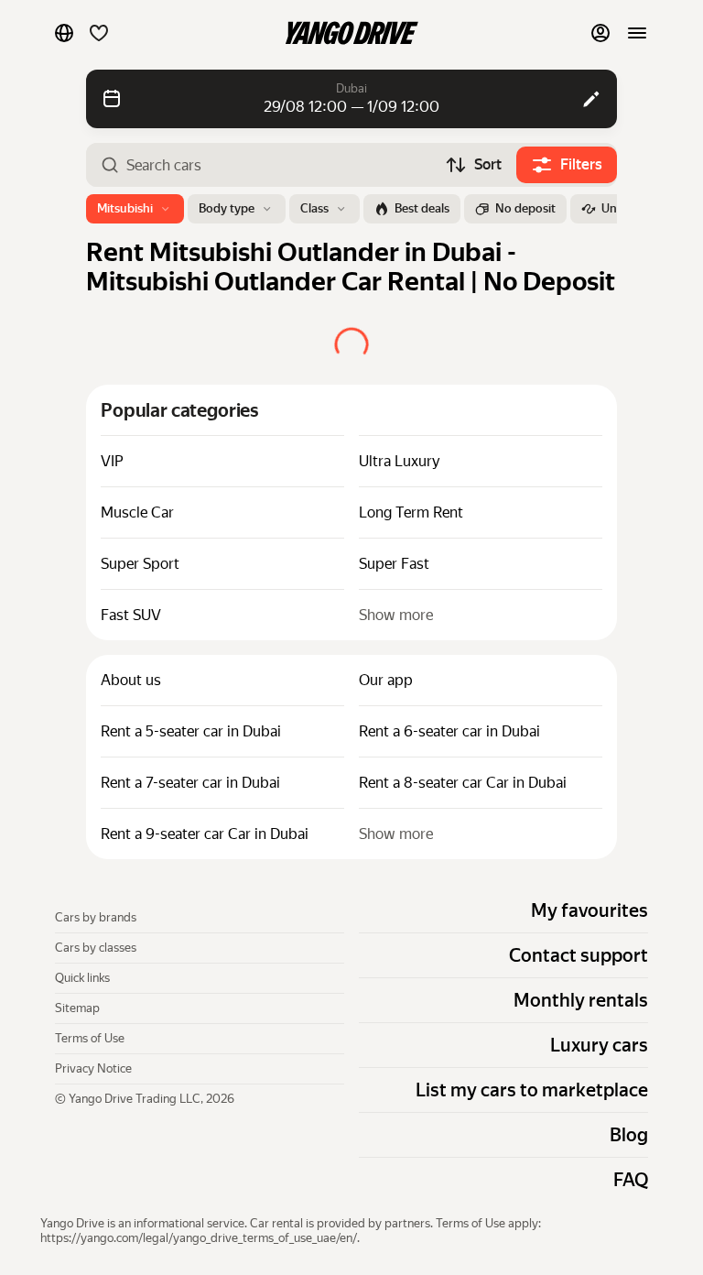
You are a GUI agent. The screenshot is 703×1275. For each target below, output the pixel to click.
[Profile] (600, 33)
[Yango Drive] (351, 33)
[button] (64, 33)
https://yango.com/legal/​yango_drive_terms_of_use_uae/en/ (198, 1238)
